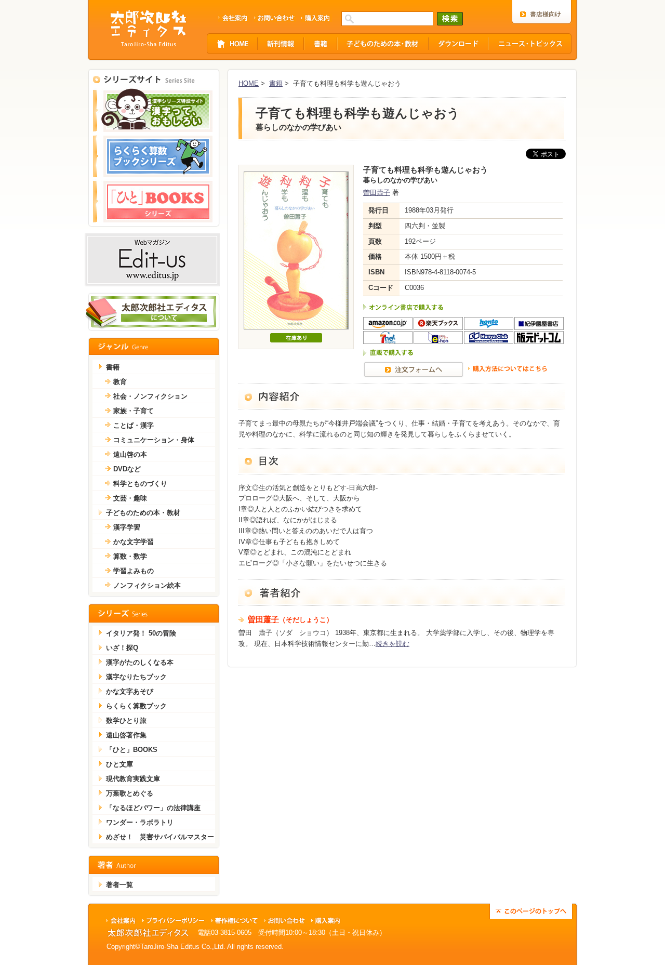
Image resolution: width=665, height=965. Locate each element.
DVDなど (127, 469)
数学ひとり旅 (126, 720)
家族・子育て (133, 411)
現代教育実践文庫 (133, 779)
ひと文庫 (119, 764)
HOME (248, 83)
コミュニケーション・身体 (153, 440)
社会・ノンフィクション (150, 396)
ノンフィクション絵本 (147, 585)
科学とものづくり (140, 483)
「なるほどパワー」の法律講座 (153, 808)
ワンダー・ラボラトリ (140, 822)
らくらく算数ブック (136, 706)
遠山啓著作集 (126, 735)
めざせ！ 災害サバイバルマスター (160, 837)
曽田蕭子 (376, 192)
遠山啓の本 (130, 454)
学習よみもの (133, 571)
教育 (120, 382)
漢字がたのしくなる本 (140, 662)
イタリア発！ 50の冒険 (141, 633)
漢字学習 (126, 527)
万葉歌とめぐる (129, 793)
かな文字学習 (133, 542)
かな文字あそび (129, 691)
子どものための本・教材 (143, 513)
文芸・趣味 (130, 498)
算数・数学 (130, 556)
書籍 (276, 83)
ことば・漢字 (133, 425)
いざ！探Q (122, 648)
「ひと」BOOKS (131, 750)
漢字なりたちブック (136, 677)
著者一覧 (119, 885)
